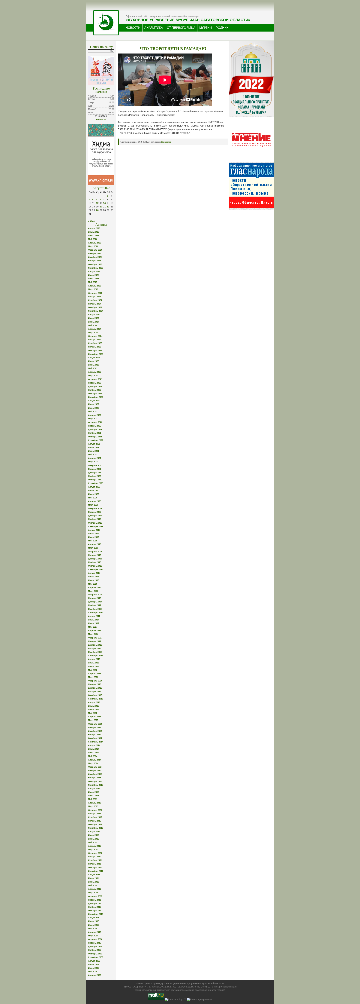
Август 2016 (94, 659)
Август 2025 (94, 271)
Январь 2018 (94, 598)
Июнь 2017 (93, 623)
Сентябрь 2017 (95, 612)
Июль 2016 (93, 663)
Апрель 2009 (94, 975)
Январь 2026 (94, 253)
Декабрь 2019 (95, 515)
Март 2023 (93, 375)
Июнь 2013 (93, 795)
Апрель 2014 (94, 760)
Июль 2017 (93, 620)
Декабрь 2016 (95, 645)
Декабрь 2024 (95, 300)
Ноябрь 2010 (94, 907)
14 (104, 203)
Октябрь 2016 (95, 652)
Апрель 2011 (94, 889)
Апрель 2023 (94, 372)
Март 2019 (93, 548)
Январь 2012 (94, 857)
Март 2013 (93, 806)
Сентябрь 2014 (95, 742)
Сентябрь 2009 (95, 957)
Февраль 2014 (95, 767)
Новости (166, 141)
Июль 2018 (93, 576)
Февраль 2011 (95, 896)
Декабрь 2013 (95, 774)
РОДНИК (222, 27)
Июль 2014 (93, 749)
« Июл (91, 221)
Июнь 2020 (93, 494)
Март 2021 (93, 462)
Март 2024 (93, 332)
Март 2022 (93, 419)
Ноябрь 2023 (94, 347)
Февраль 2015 (95, 724)
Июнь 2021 (93, 451)
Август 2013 (94, 788)
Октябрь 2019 (95, 523)
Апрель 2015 (94, 716)
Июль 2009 (93, 964)
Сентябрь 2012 (95, 828)
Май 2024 (92, 325)
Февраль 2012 (95, 853)
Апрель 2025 (94, 286)
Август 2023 (94, 358)
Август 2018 (94, 573)
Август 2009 (94, 961)
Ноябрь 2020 (94, 476)
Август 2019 (94, 530)
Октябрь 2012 (95, 824)
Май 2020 (92, 498)
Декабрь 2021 (95, 429)
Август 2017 (94, 616)
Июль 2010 (93, 921)
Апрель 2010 (94, 932)
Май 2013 (92, 799)
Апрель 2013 (94, 803)
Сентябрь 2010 (95, 914)
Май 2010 (92, 928)
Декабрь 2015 (95, 688)
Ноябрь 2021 (94, 433)
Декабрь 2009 (95, 946)
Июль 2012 (93, 835)
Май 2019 (92, 541)
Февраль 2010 (95, 939)
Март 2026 (93, 246)
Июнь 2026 (93, 235)
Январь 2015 (94, 727)
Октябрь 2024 (95, 307)
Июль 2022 (93, 404)
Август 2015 (94, 702)
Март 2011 (93, 892)
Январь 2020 (94, 512)
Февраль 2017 (95, 638)
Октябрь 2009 (95, 954)
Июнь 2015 (93, 709)
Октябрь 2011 (95, 867)
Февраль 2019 (95, 551)
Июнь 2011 (93, 882)
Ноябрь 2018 (94, 562)
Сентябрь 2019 (95, 526)
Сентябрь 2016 (95, 655)
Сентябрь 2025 (95, 268)
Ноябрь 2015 (94, 691)
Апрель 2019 (94, 544)
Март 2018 (93, 591)
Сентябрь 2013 (95, 785)
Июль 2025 (93, 275)
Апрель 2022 (94, 415)
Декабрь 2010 (95, 903)
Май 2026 (92, 239)
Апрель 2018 (94, 587)
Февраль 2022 (95, 422)
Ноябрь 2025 (94, 260)
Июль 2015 (93, 706)
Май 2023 (92, 368)
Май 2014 (92, 756)
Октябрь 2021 (95, 437)
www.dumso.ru (202, 990)
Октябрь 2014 (95, 738)
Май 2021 (92, 454)
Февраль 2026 (95, 250)
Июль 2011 (93, 878)
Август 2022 (94, 400)
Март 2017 (93, 634)
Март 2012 (93, 849)
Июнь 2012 (93, 839)
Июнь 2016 (93, 666)
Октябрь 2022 (95, 393)
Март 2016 (93, 677)
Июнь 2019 (93, 537)
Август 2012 (94, 831)
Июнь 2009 (93, 968)
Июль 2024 (93, 318)
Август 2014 (94, 745)
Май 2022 (92, 411)
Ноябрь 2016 (94, 648)
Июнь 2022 (93, 408)
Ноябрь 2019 (94, 519)
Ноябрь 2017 (94, 605)
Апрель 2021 (94, 458)
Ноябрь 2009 (94, 950)
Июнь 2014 (93, 752)
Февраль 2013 (95, 810)
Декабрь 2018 (95, 559)
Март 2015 (93, 720)
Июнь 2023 (93, 365)
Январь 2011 (94, 900)
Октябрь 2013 (95, 781)
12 (97, 203)
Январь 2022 (94, 426)
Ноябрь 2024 (94, 304)
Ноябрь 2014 (94, 734)
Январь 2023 (94, 383)
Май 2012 (92, 842)
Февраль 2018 (95, 594)
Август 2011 (94, 875)
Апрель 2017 (94, 630)
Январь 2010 (94, 943)
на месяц (101, 119)
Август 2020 (94, 487)
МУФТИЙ (205, 27)
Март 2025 (93, 289)
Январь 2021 (94, 469)
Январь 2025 (94, 296)
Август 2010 (94, 918)
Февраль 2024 (95, 336)
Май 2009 (92, 971)
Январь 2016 (94, 684)
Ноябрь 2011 (94, 864)
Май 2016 (92, 670)
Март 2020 (93, 505)
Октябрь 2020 (95, 480)
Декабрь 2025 (95, 257)
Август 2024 (94, 314)
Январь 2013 (94, 814)
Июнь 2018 (93, 580)
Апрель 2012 (94, 846)
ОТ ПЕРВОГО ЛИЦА (181, 27)
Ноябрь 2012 (94, 821)
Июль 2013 (93, 792)
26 (97, 210)
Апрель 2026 (94, 243)
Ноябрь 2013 (94, 777)
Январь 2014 (94, 770)
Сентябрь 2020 (95, 483)
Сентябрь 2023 (95, 354)
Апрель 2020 (94, 501)
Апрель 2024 (94, 329)
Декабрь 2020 (95, 472)
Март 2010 (93, 936)
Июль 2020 (93, 490)
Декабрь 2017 (95, 602)
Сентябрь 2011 (95, 871)
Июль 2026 (93, 232)
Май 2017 (92, 627)
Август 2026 (94, 228)
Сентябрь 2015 (95, 699)
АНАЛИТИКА (153, 27)
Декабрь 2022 (95, 386)
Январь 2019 (94, 555)
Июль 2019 (93, 533)
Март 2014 (93, 763)
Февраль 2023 (95, 379)
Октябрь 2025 (95, 264)
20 (101, 206)
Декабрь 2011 (95, 860)
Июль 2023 (93, 361)
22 (108, 206)
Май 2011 (92, 885)
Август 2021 (94, 444)
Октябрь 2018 (95, 566)
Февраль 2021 (95, 465)
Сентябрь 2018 (95, 569)
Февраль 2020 (95, 508)
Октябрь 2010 (95, 910)
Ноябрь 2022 (94, 390)
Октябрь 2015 (95, 695)
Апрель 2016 (94, 673)
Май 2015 (92, 713)
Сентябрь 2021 (95, 440)
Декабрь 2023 (95, 343)
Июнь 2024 (93, 322)
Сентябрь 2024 (95, 311)
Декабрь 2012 (95, 817)
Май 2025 (92, 282)
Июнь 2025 (93, 278)
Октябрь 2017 (95, 609)
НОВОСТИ (133, 27)
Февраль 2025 (95, 293)
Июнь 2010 (93, 925)
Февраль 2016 (95, 681)
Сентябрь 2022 (95, 397)
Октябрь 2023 (95, 350)
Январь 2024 (94, 339)
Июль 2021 (93, 447)
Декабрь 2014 (95, 731)
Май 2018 (92, 584)
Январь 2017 (94, 641)
